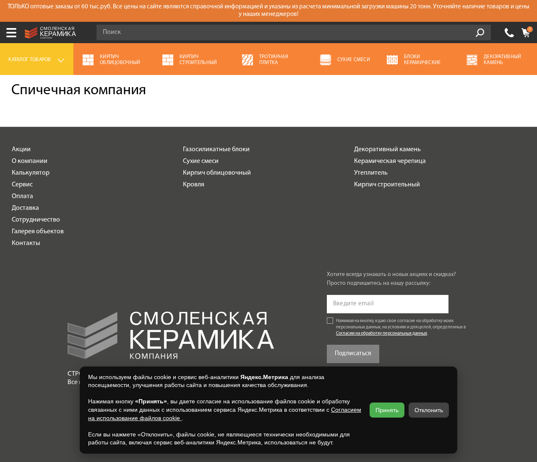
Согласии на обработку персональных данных (381, 333)
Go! (480, 32)
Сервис (22, 184)
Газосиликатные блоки (216, 149)
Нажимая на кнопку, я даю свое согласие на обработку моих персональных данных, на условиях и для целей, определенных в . (401, 327)
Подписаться (353, 354)
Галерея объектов (38, 231)
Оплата (22, 196)
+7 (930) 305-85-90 (509, 32)
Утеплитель (371, 173)
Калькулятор (31, 173)
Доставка (25, 208)
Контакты (26, 243)
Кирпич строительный (387, 184)
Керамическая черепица (390, 161)
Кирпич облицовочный (217, 173)
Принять (387, 410)
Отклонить (428, 410)
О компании (29, 161)
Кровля (193, 184)
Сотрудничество (36, 220)
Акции (21, 149)
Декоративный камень (387, 149)
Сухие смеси (201, 161)
